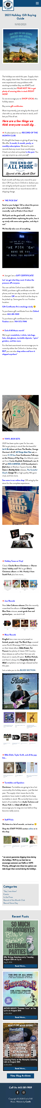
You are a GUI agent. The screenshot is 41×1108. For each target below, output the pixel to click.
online (30, 828)
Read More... (20, 966)
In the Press (8, 897)
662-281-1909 (25, 1087)
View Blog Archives (20, 1076)
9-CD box (12, 455)
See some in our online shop (13, 480)
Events (6, 894)
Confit (28, 1101)
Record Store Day (10, 903)
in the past (30, 151)
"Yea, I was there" (10, 891)
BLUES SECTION (27, 670)
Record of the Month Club (14, 900)
